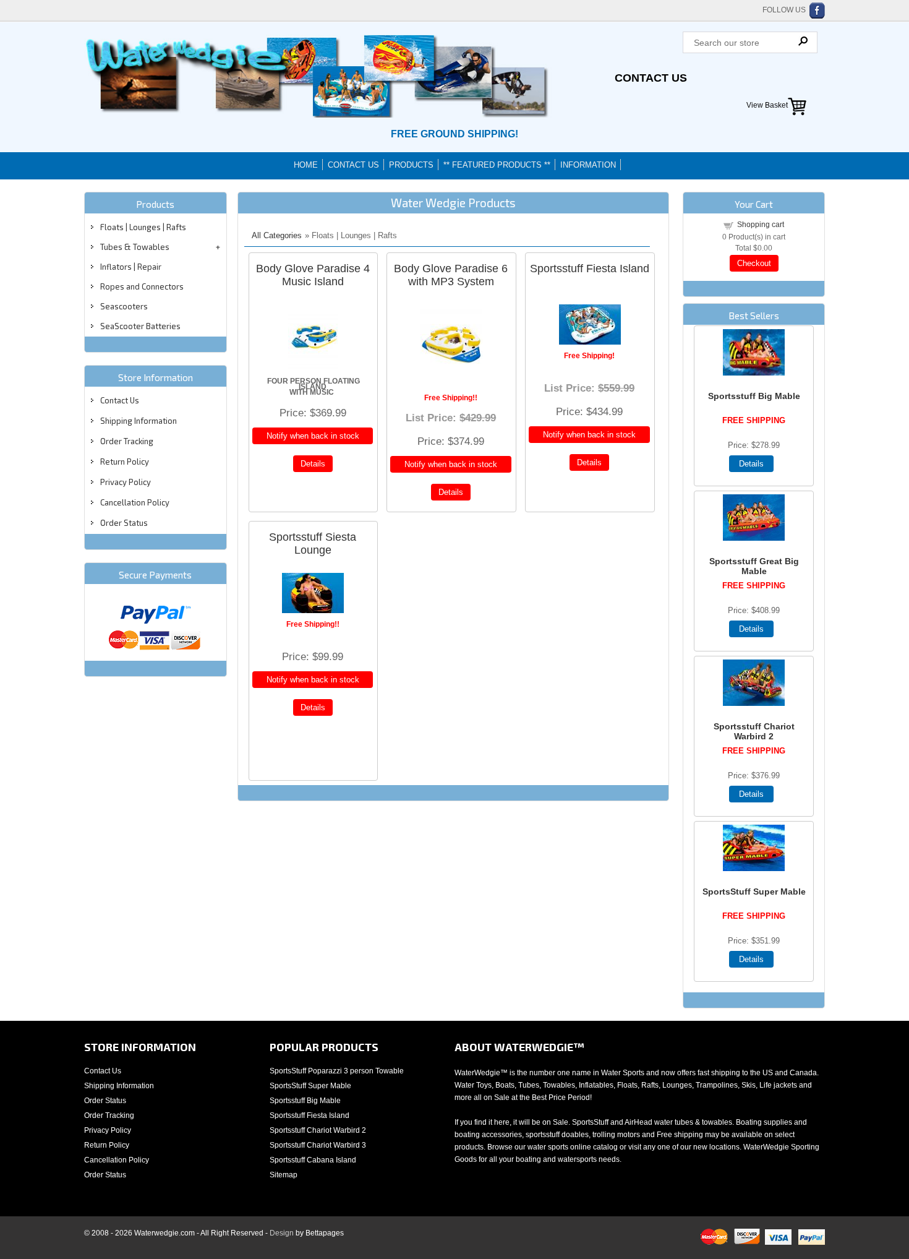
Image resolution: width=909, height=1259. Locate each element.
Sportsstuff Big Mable (754, 396)
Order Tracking (126, 441)
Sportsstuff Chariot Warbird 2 (754, 731)
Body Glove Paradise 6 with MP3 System (451, 275)
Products (411, 165)
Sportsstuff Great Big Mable (754, 566)
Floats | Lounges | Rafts (143, 227)
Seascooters (124, 306)
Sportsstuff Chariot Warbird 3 (318, 1145)
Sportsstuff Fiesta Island (589, 268)
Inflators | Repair (130, 267)
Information (588, 165)
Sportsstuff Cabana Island (313, 1160)
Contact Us (651, 78)
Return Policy (124, 461)
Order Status (124, 523)
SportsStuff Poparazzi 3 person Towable (337, 1071)
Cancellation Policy (134, 502)
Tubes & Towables (134, 247)
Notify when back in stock (313, 435)
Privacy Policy (125, 482)
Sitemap (283, 1175)
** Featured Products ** (496, 165)
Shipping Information (138, 421)
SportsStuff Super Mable (754, 891)
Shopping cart (760, 224)
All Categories (277, 235)
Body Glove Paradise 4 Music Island (313, 275)
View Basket (767, 105)
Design (282, 1233)
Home (306, 165)
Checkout (754, 263)
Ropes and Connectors (142, 286)
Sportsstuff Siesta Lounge (312, 543)
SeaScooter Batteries (140, 326)
